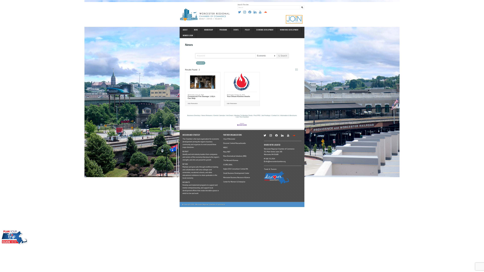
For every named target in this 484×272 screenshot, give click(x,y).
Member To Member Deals (243, 115)
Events (235, 29)
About (185, 29)
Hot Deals (229, 115)
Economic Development (265, 29)
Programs (223, 29)
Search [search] (284, 56)
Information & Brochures (288, 115)
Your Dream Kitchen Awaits (238, 96)
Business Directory (193, 115)
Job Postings (265, 115)
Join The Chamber (242, 117)
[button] (296, 69)
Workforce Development (289, 29)
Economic (200, 63)
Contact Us (275, 115)
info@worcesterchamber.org (275, 161)
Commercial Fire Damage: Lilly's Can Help (201, 97)
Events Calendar (219, 115)
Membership (208, 29)
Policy (247, 29)
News (196, 29)
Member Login (188, 35)
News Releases (206, 115)
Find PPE (257, 115)
